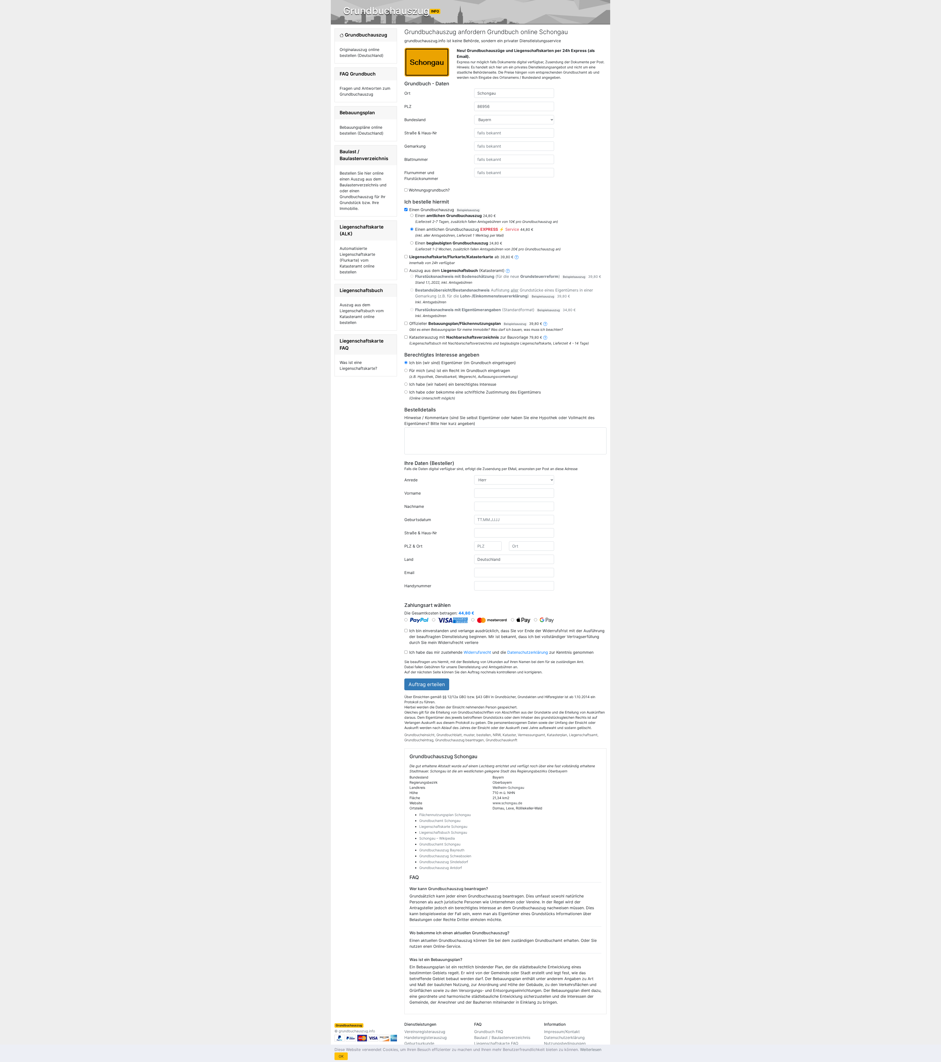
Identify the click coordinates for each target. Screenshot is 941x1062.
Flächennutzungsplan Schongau (445, 815)
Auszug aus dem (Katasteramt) (457, 270)
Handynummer (417, 585)
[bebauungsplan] (545, 323)
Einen (455, 215)
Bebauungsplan (357, 112)
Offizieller (475, 323)
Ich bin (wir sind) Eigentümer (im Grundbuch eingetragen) (462, 362)
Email (409, 572)
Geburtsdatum (417, 519)
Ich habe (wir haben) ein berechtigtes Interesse (452, 384)
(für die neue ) (508, 276)
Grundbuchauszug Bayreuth (441, 850)
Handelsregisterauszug (425, 1037)
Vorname (412, 493)
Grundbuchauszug (391, 11)
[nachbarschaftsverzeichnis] (545, 337)
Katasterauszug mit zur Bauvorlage (475, 337)
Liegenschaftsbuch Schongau (443, 832)
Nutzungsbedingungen (565, 1043)
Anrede (411, 479)
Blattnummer (416, 159)
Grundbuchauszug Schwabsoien (445, 856)
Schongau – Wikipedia (437, 838)
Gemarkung (415, 146)
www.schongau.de (507, 803)
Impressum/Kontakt (562, 1031)
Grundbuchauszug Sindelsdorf (443, 862)
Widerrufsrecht (477, 652)
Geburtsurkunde (419, 1043)
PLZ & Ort (413, 546)
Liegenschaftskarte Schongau (443, 826)
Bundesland (415, 119)
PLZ (407, 106)
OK (341, 1056)
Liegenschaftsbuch (361, 290)
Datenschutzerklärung (527, 652)
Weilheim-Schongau (508, 787)
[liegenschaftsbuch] (508, 270)
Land (408, 559)
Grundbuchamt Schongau (439, 821)
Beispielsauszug (468, 210)
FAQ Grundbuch (358, 74)
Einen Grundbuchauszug (444, 209)
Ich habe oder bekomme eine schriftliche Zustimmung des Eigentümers (475, 392)
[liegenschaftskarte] (517, 256)
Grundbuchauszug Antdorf (440, 868)
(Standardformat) (495, 309)
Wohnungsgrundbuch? (429, 190)
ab (461, 256)
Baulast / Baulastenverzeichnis (502, 1037)
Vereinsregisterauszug (424, 1031)
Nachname (414, 506)
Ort (407, 93)
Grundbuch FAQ (488, 1031)
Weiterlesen (590, 1049)
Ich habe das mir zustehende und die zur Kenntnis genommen (501, 652)
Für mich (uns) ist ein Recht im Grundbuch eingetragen (459, 370)
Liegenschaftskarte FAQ (496, 1043)
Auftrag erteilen (427, 684)
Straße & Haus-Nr (420, 132)
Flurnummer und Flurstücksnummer (421, 175)
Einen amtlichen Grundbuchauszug (474, 229)
